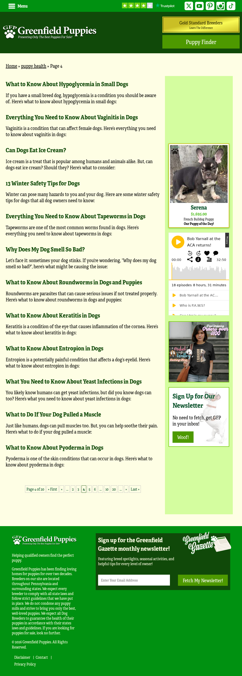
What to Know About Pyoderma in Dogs (54, 447)
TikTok (231, 6)
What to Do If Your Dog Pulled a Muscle (53, 414)
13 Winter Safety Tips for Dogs (43, 183)
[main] (83, 288)
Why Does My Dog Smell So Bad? (45, 249)
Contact (42, 657)
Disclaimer (22, 657)
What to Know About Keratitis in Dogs (53, 315)
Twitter (189, 6)
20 (114, 489)
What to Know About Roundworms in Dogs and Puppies (74, 282)
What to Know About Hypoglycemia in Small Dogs (67, 84)
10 (106, 489)
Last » (135, 489)
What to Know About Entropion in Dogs (54, 348)
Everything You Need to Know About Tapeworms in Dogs (75, 216)
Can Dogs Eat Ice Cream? (36, 150)
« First (52, 489)
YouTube (199, 6)
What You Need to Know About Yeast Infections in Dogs (74, 381)
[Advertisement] (199, 109)
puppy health (33, 65)
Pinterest (210, 6)
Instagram (220, 6)
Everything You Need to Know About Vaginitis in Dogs (72, 117)
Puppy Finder (201, 42)
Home (11, 65)
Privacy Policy (25, 664)
